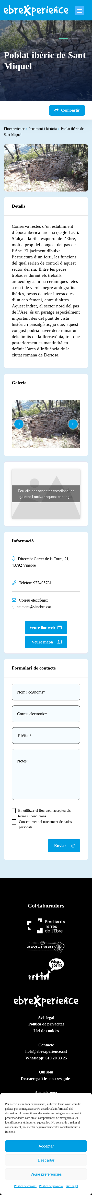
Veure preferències (46, 1174)
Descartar (46, 1160)
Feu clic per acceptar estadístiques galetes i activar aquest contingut (46, 494)
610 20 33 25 (56, 1058)
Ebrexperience (16, 129)
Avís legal (72, 1186)
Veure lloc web (42, 627)
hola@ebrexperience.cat (46, 1051)
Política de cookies (25, 1186)
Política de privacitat (51, 1186)
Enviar (60, 845)
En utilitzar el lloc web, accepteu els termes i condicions (44, 813)
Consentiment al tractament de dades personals (45, 824)
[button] (73, 424)
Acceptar (46, 1146)
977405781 (42, 583)
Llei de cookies (46, 1031)
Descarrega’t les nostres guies (46, 1079)
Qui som (46, 1072)
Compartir (70, 110)
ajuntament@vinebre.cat (31, 607)
